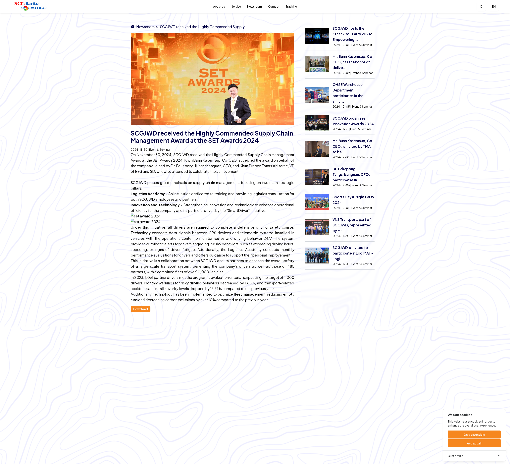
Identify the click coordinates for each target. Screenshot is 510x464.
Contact (273, 6)
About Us (219, 6)
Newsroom (254, 6)
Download (140, 309)
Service (236, 6)
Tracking (291, 6)
